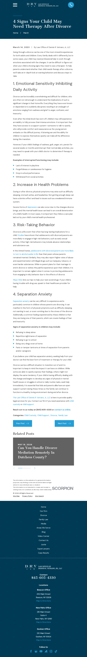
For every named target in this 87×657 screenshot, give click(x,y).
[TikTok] (56, 651)
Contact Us (43, 540)
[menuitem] (16, 496)
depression (32, 207)
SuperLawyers (43, 548)
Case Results (43, 553)
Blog (43, 532)
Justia (43, 544)
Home (43, 507)
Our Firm (43, 511)
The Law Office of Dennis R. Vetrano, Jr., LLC (32, 397)
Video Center (43, 536)
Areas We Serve (43, 527)
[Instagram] (51, 651)
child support (28, 404)
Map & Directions (43, 601)
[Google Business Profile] (36, 651)
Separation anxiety (21, 301)
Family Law (63, 415)
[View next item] (35, 468)
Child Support (43, 415)
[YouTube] (41, 651)
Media (43, 523)
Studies (21, 235)
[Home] (42, 4)
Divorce (53, 415)
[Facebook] (31, 651)
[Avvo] (46, 651)
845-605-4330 (43, 578)
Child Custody (30, 415)
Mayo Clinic (18, 280)
